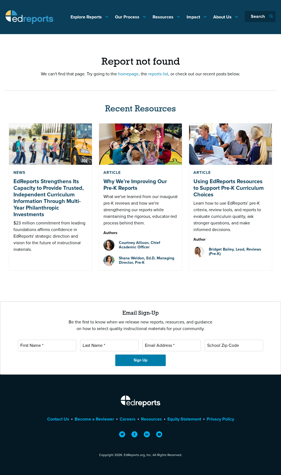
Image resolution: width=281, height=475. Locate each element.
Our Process (127, 17)
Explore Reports (87, 17)
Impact (194, 17)
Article (112, 172)
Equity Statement (184, 419)
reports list (158, 74)
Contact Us (58, 419)
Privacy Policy (220, 419)
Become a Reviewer (94, 419)
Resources (164, 17)
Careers (128, 419)
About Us (223, 17)
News (19, 172)
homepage (128, 74)
